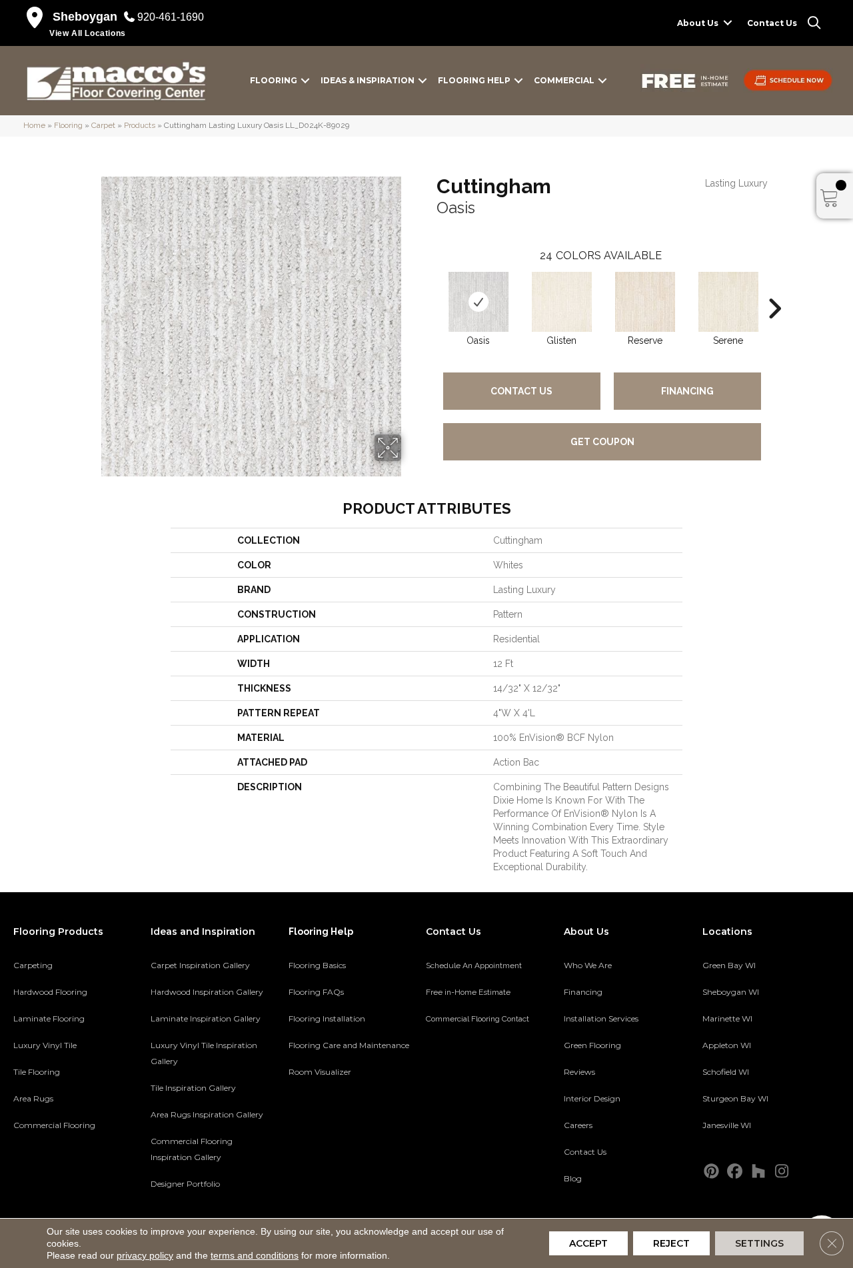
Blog (573, 1178)
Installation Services (601, 1018)
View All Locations (87, 33)
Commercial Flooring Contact (477, 1018)
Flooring (273, 80)
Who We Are (588, 965)
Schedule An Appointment (474, 965)
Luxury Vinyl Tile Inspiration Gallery (204, 1053)
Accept (588, 1243)
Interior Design (592, 1098)
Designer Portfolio (185, 1184)
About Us (697, 23)
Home (34, 125)
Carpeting (33, 965)
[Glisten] (561, 302)
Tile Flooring (36, 1072)
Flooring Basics (317, 965)
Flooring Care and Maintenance (349, 1045)
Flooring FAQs (316, 992)
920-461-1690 (170, 17)
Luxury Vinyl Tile (45, 1045)
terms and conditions (255, 1255)
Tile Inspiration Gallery (193, 1088)
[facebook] (735, 1171)
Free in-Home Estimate (468, 992)
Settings (759, 1243)
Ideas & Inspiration (368, 80)
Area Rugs (33, 1098)
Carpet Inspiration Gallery (200, 965)
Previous (430, 288)
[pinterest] (712, 1171)
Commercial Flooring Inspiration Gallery (192, 1149)
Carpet (103, 125)
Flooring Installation (327, 1018)
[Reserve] (645, 302)
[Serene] (728, 302)
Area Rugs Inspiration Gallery (207, 1114)
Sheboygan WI (730, 992)
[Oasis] (478, 302)
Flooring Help (474, 80)
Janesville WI (726, 1125)
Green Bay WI (729, 965)
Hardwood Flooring (50, 992)
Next (774, 288)
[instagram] (782, 1171)
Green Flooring (592, 1045)
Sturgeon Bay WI (735, 1098)
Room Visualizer (320, 1072)
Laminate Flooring (49, 1018)
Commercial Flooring (54, 1125)
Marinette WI (727, 1018)
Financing (687, 391)
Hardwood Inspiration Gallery (207, 992)
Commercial (564, 80)
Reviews (579, 1072)
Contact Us (772, 23)
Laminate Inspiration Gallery (206, 1018)
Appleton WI (726, 1045)
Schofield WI (725, 1072)
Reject (671, 1243)
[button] (727, 23)
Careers (578, 1125)
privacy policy (145, 1255)
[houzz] (758, 1171)
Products (139, 125)
